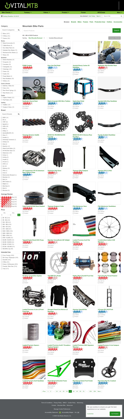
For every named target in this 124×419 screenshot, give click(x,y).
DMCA (65, 402)
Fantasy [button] (27, 12)
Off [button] (78, 412)
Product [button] (65, 12)
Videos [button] (46, 12)
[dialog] (104, 411)
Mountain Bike (61, 405)
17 (70, 391)
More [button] (119, 12)
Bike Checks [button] (6, 12)
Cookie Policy (72, 402)
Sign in (98, 16)
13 (57, 391)
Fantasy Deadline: (11, 16)
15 (64, 391)
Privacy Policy (58, 402)
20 (81, 391)
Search (116, 30)
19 (77, 391)
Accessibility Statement (51, 412)
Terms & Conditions (46, 402)
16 (67, 391)
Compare (26, 72)
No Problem (114, 413)
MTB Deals (101, 12)
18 (74, 391)
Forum (83, 12)
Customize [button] (90, 413)
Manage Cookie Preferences (62, 409)
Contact (54, 405)
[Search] (121, 16)
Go (19, 215)
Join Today (92, 16)
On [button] (75, 412)
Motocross (70, 405)
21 (84, 391)
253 (90, 391)
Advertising (80, 402)
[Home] (21, 5)
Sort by (25, 38)
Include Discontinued (55, 38)
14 (60, 391)
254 (94, 391)
